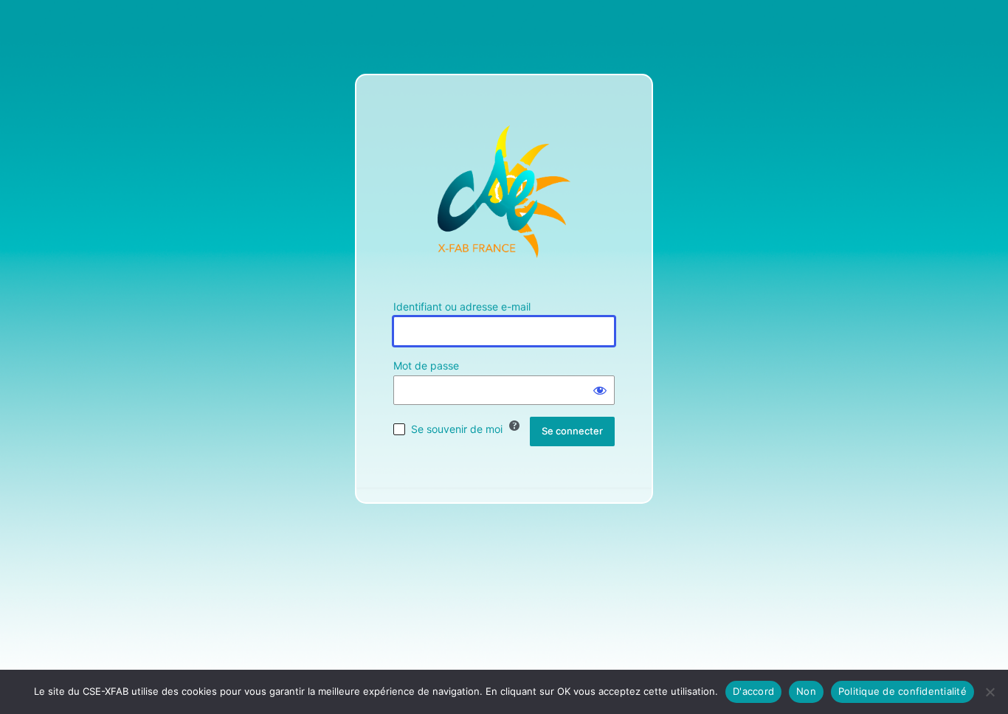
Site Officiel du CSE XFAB (504, 191)
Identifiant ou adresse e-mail (462, 306)
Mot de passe (426, 365)
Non (806, 691)
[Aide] (514, 425)
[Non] (989, 691)
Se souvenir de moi (457, 429)
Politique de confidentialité (902, 691)
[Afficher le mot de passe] (600, 390)
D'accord (753, 691)
